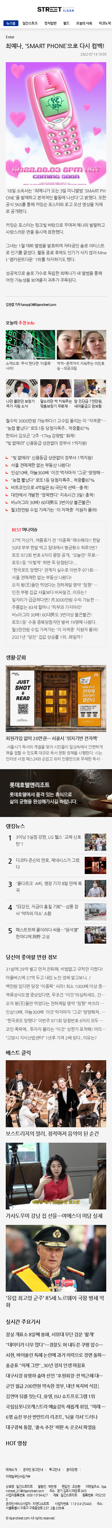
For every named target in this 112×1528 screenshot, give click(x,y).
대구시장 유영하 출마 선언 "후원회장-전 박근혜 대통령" (54, 1376)
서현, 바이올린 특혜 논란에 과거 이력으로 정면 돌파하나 (56, 1355)
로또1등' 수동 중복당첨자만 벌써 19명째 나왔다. (54, 622)
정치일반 (50, 23)
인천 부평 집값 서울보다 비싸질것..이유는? (49, 592)
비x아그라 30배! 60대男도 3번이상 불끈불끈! (51, 502)
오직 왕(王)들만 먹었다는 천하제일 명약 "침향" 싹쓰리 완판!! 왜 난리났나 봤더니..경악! (56, 584)
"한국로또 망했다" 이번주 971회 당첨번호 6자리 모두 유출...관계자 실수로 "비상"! (56, 1020)
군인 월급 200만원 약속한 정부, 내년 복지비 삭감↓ (52, 1386)
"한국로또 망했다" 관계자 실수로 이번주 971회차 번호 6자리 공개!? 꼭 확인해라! (56, 569)
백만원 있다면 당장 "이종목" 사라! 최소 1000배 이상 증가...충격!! (56, 986)
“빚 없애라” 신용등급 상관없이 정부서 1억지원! (46, 443)
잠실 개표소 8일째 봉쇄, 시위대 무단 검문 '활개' (50, 1334)
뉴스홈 (11, 23)
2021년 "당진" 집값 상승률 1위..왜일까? (47, 637)
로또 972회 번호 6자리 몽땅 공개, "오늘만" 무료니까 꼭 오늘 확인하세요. (56, 555)
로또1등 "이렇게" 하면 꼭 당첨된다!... (44, 562)
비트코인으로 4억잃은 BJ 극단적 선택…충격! (50, 487)
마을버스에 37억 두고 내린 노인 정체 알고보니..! (48, 977)
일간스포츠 (30, 23)
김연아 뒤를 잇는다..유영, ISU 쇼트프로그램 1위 (50, 1396)
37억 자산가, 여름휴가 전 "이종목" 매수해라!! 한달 (56, 540)
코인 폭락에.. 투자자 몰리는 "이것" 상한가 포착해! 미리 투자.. (56, 1029)
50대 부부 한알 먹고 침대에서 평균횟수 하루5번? (54, 547)
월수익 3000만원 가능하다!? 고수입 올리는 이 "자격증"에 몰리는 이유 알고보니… (56, 420)
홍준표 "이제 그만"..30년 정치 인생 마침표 (45, 1365)
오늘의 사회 (84, 23)
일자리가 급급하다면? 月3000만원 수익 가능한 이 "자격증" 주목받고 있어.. (56, 599)
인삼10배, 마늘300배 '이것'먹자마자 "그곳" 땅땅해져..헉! (58, 472)
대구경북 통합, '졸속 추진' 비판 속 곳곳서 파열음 (51, 1427)
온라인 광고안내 (33, 1470)
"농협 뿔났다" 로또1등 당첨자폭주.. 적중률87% (47, 428)
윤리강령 (71, 1470)
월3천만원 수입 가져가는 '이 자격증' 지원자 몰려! (54, 509)
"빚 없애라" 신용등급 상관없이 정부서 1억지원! (52, 457)
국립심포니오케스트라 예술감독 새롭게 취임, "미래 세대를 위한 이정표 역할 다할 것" (56, 1407)
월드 (66, 23)
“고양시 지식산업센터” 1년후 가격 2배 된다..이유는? (51, 1037)
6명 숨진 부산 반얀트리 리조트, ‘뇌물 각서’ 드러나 (51, 1417)
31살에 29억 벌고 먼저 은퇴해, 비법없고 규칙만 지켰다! (54, 969)
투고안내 (54, 1470)
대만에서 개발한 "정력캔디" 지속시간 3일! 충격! (52, 494)
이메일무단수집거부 (18, 1476)
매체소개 (11, 1470)
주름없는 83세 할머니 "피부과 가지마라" (47, 607)
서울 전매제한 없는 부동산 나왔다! (41, 465)
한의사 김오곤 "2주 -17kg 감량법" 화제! (40, 435)
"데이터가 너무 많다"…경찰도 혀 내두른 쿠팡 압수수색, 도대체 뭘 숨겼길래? (54, 1345)
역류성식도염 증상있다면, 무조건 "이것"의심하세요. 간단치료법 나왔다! (56, 994)
